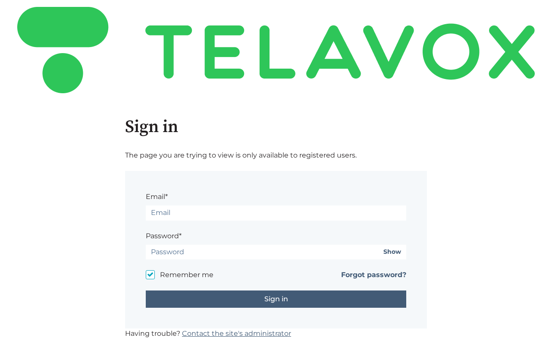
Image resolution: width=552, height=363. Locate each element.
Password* (164, 236)
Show (392, 252)
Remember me (186, 275)
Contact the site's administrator (236, 333)
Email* (157, 197)
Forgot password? (373, 275)
